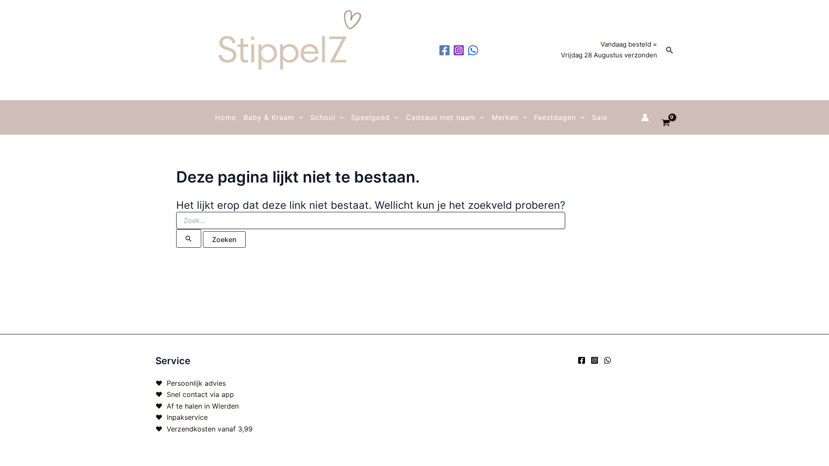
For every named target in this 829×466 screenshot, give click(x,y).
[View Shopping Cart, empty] (666, 117)
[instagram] (460, 50)
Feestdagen (555, 117)
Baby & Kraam (269, 117)
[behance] (474, 50)
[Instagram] (594, 360)
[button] (670, 50)
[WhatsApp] (607, 360)
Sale (600, 117)
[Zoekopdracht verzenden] (188, 238)
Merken (505, 117)
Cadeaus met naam (441, 117)
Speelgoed (370, 117)
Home (225, 117)
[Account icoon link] (645, 117)
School (322, 117)
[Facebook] (581, 360)
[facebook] (446, 50)
